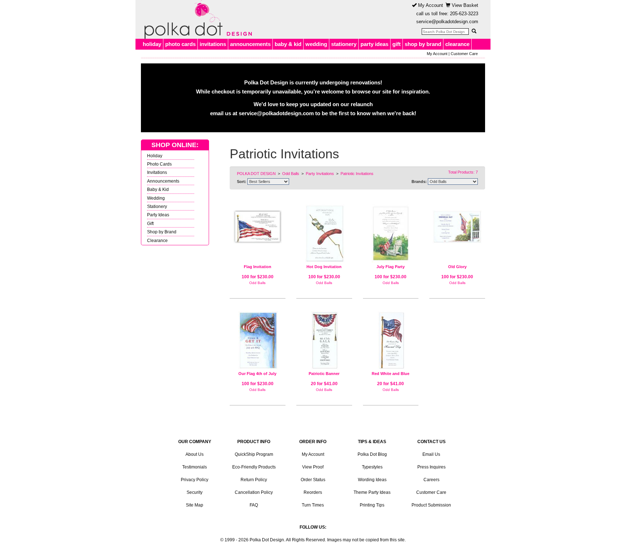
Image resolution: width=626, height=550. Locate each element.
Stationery (157, 206)
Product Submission (431, 505)
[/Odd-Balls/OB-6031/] (391, 340)
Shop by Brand (161, 231)
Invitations (157, 172)
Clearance (157, 240)
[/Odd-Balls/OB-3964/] (257, 223)
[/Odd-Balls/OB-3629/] (257, 340)
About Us (194, 454)
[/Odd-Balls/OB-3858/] (324, 233)
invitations (213, 44)
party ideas (374, 44)
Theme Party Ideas (372, 492)
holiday (152, 44)
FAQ (254, 505)
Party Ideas (158, 214)
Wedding (156, 198)
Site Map (194, 505)
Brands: (419, 181)
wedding (316, 44)
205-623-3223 (464, 13)
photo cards (180, 44)
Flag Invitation (257, 266)
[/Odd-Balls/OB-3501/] (391, 233)
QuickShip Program (254, 454)
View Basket (464, 5)
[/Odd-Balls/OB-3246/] (457, 223)
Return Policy (254, 479)
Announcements (163, 181)
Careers (431, 479)
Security (195, 492)
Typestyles (372, 467)
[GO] (473, 31)
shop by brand (423, 44)
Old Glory (457, 266)
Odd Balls (257, 283)
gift (396, 44)
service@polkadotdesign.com (447, 21)
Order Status (313, 479)
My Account (430, 5)
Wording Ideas (372, 479)
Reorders (313, 492)
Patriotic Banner (324, 373)
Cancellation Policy (254, 492)
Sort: (241, 181)
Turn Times (313, 505)
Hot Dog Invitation (324, 266)
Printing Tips (372, 505)
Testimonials (194, 467)
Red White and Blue (390, 373)
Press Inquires (431, 467)
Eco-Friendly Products (254, 467)
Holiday (154, 155)
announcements (250, 44)
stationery (343, 44)
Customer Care (464, 53)
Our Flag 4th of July (257, 373)
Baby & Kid (158, 189)
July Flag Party (390, 266)
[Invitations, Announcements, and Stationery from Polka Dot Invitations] (196, 19)
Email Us (431, 454)
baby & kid (288, 44)
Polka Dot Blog (372, 454)
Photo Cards (159, 164)
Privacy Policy (194, 479)
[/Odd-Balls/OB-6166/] (324, 340)
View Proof (313, 467)
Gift (150, 223)
